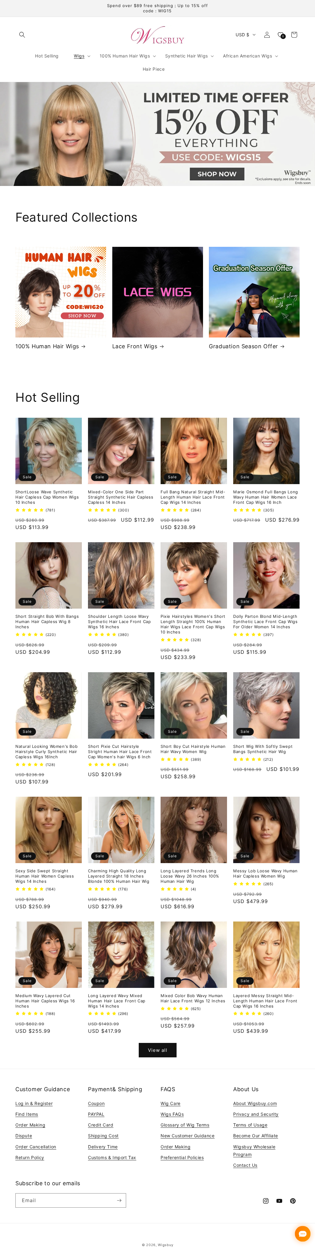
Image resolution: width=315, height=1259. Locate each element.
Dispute (23, 1135)
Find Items (26, 1114)
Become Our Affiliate (255, 1135)
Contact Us (245, 1165)
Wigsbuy (165, 1245)
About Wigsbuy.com (255, 1103)
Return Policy (29, 1157)
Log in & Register (34, 1103)
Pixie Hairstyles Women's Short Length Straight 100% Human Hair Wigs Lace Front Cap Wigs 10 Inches (193, 624)
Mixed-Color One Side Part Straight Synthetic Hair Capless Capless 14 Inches (121, 497)
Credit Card (101, 1124)
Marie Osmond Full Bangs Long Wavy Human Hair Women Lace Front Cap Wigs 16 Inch (265, 497)
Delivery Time (103, 1146)
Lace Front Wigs (135, 346)
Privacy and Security (256, 1114)
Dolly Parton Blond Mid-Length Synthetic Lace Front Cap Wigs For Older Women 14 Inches (265, 621)
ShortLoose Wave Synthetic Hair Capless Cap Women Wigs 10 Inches (47, 497)
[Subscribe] (119, 1200)
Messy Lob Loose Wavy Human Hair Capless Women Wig (265, 873)
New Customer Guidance (188, 1135)
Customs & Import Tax (112, 1157)
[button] (22, 34)
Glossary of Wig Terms (185, 1124)
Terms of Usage (250, 1124)
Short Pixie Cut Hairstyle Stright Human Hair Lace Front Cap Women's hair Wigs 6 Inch (120, 751)
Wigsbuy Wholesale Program (254, 1150)
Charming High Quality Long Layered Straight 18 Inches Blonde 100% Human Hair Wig (119, 876)
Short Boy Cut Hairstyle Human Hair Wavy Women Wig (193, 749)
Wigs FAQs (172, 1114)
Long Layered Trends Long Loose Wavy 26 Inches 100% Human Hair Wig (190, 876)
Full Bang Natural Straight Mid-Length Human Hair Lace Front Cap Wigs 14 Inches (193, 497)
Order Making (30, 1124)
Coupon (96, 1103)
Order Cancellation (35, 1146)
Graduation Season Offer (243, 346)
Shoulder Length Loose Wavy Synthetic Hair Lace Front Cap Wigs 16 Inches (119, 621)
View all (157, 1050)
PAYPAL (96, 1114)
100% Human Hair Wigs (47, 346)
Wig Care (171, 1103)
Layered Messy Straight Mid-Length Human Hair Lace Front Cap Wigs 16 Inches (265, 1000)
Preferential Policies (182, 1157)
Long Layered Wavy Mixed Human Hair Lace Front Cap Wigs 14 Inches (117, 1000)
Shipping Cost (103, 1135)
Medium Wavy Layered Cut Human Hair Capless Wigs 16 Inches (45, 1000)
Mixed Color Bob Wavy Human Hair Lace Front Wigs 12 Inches (193, 998)
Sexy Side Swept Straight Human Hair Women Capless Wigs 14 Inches (44, 876)
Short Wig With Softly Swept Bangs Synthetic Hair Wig (263, 749)
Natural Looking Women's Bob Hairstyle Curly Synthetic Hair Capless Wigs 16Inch (46, 751)
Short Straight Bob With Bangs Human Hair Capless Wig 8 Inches (47, 621)
